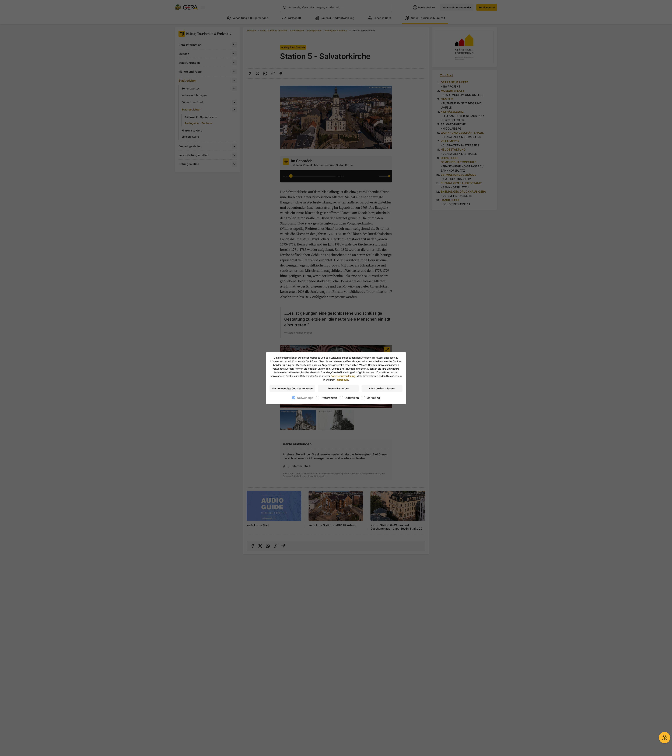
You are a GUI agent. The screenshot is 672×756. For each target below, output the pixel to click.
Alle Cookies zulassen (382, 388)
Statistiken (352, 398)
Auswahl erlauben (338, 388)
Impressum (342, 379)
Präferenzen (329, 398)
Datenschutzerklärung (343, 375)
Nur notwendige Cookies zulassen (292, 388)
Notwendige (305, 398)
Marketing (373, 398)
